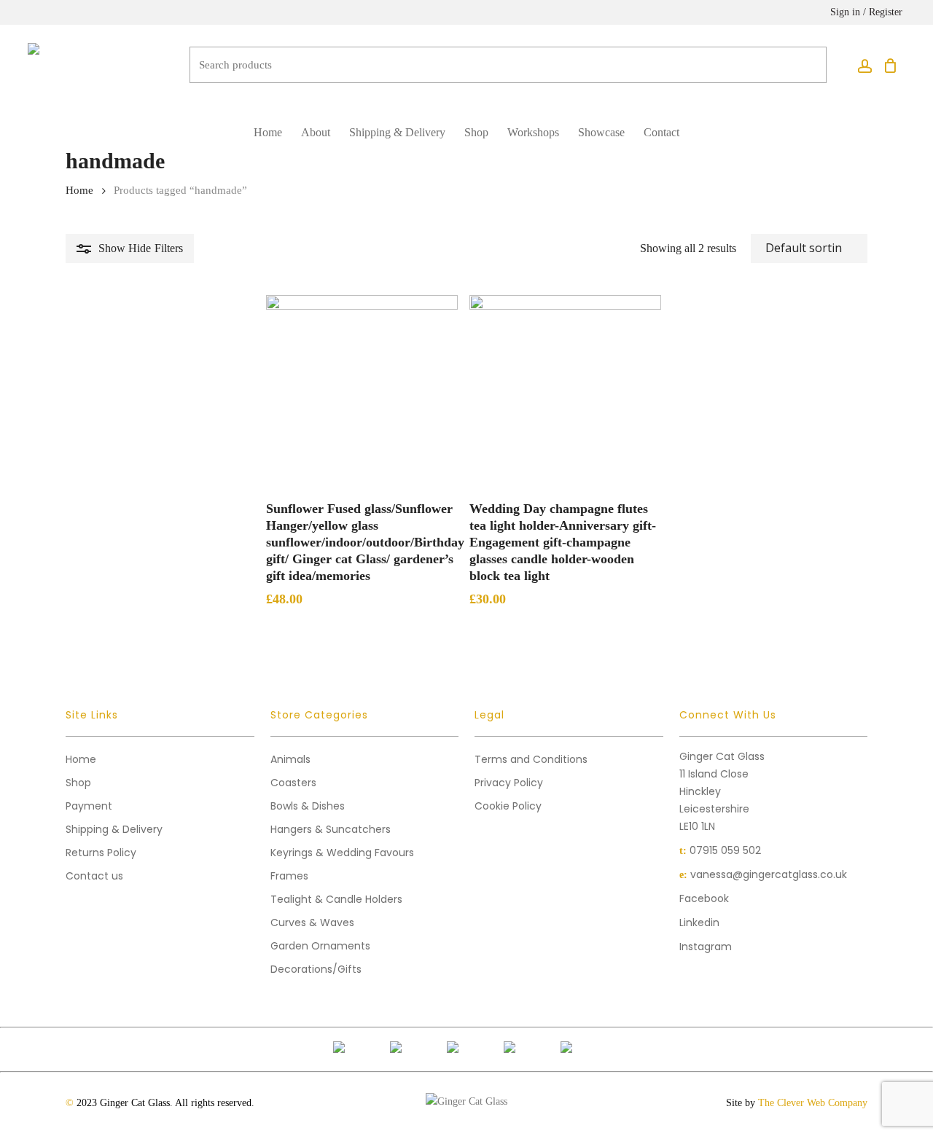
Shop (78, 782)
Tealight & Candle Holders (336, 899)
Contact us (94, 876)
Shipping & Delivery (114, 829)
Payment (89, 806)
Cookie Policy (508, 806)
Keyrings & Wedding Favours (342, 852)
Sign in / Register (866, 12)
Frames (289, 876)
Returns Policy (101, 852)
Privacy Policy (509, 782)
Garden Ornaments (320, 946)
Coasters (293, 782)
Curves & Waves (312, 922)
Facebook (704, 898)
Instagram (705, 946)
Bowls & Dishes (307, 806)
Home (79, 190)
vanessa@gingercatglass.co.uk (768, 874)
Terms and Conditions (531, 759)
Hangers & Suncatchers (330, 829)
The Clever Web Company (812, 1102)
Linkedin (699, 922)
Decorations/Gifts (316, 969)
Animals (290, 759)
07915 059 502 (725, 850)
